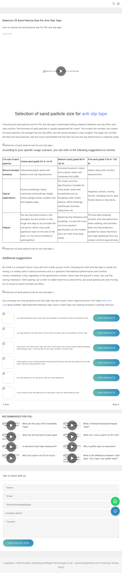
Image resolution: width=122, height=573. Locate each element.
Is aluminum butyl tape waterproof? (39, 446)
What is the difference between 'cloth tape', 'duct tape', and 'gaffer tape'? (101, 457)
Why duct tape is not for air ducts (38, 455)
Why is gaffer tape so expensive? (99, 446)
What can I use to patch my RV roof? (101, 435)
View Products (106, 318)
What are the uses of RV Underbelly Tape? (39, 425)
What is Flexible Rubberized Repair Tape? (100, 425)
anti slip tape (94, 113)
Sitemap (105, 563)
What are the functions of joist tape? (39, 435)
